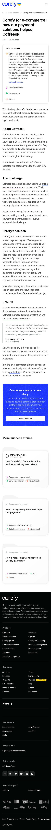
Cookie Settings (44, 819)
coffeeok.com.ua (16, 82)
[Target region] (7, 99)
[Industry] (7, 93)
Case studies (13, 13)
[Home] (3, 12)
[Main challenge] (7, 88)
